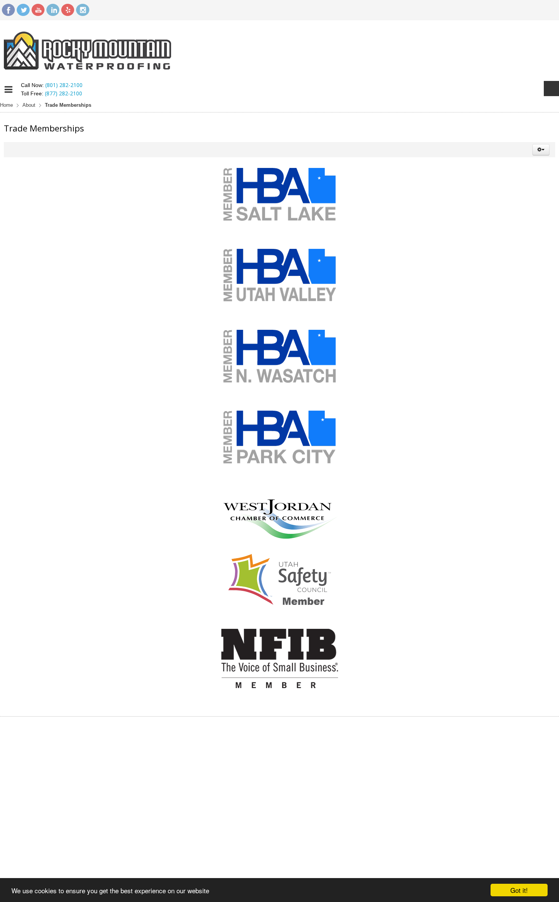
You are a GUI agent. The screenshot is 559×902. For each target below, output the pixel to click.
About (28, 105)
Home (6, 105)
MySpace (67, 10)
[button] (540, 149)
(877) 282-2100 (63, 93)
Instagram (82, 10)
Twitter (23, 10)
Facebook (8, 10)
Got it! (519, 890)
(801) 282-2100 (64, 85)
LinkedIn (52, 10)
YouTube (38, 10)
